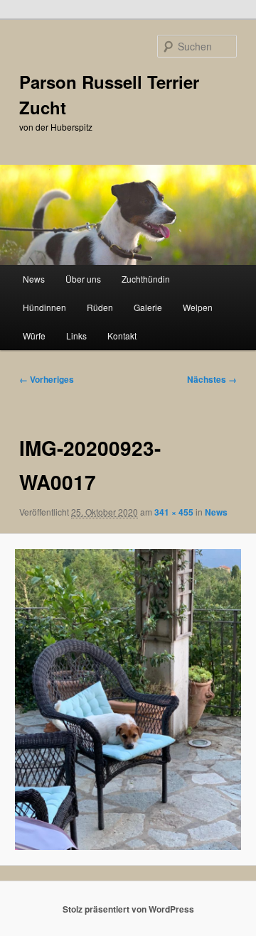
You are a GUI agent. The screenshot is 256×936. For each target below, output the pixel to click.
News (34, 279)
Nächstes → (212, 379)
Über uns (83, 279)
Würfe (34, 336)
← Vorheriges (46, 379)
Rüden (100, 307)
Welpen (198, 307)
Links (76, 336)
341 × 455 (173, 512)
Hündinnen (44, 307)
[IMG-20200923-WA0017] (127, 699)
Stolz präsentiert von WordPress (128, 909)
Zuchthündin (146, 279)
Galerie (148, 307)
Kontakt (122, 336)
